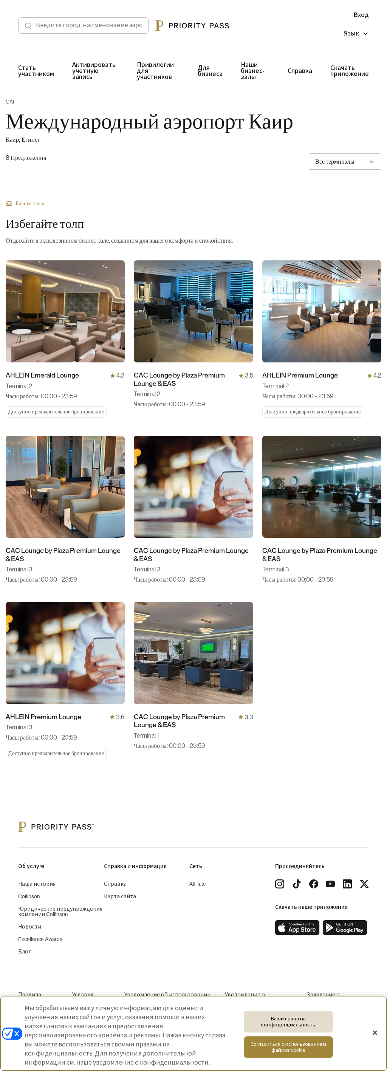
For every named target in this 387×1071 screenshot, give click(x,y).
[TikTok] (296, 883)
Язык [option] (351, 34)
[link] (297, 927)
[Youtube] (330, 883)
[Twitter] (364, 883)
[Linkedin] (347, 883)
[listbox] (356, 34)
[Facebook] (313, 883)
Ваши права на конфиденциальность (288, 1021)
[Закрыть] (375, 1033)
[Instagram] (279, 883)
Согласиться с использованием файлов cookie (289, 1047)
